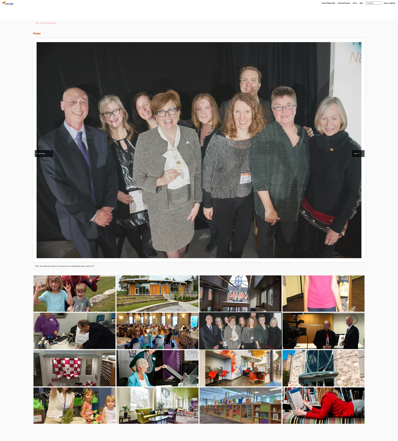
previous (42, 154)
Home (37, 23)
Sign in (386, 3)
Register (392, 3)
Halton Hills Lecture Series (48, 23)
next (355, 154)
